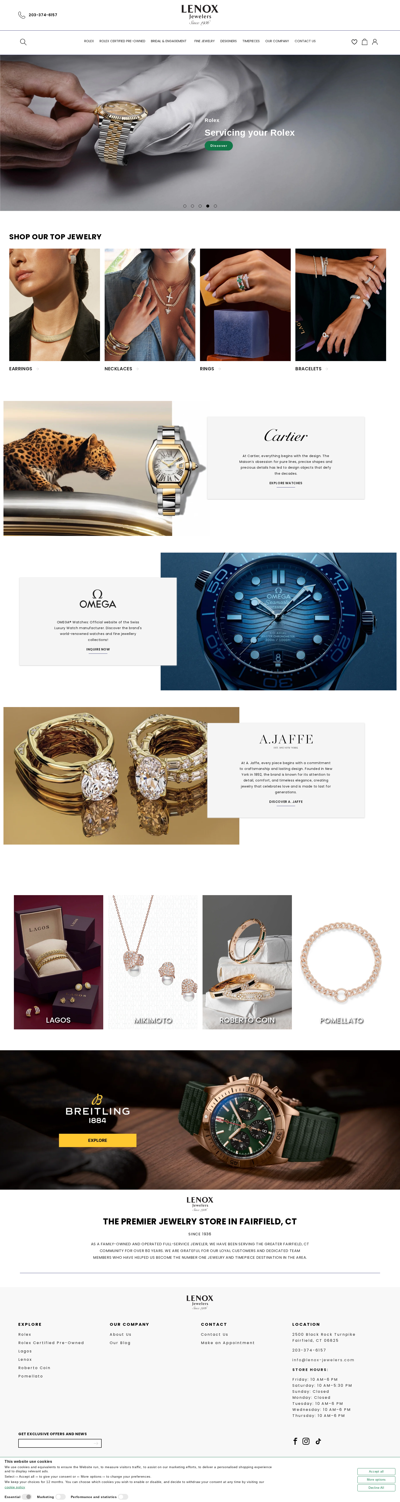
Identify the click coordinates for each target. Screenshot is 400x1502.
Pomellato (30, 1376)
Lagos (25, 1351)
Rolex (24, 1334)
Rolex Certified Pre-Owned (51, 1342)
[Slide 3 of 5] (200, 206)
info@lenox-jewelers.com (323, 1360)
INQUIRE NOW (98, 649)
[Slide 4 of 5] (208, 206)
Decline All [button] (376, 1487)
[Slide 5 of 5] (215, 206)
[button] (23, 42)
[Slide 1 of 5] (185, 206)
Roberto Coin (34, 1368)
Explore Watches (286, 483)
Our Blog (120, 1342)
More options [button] (376, 1479)
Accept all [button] (376, 1471)
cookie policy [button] (15, 1487)
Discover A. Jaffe (286, 801)
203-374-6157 (43, 15)
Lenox (25, 1359)
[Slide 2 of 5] (192, 206)
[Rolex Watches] (362, 15)
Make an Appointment (228, 1342)
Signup (96, 1443)
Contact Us (214, 1334)
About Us (121, 1334)
